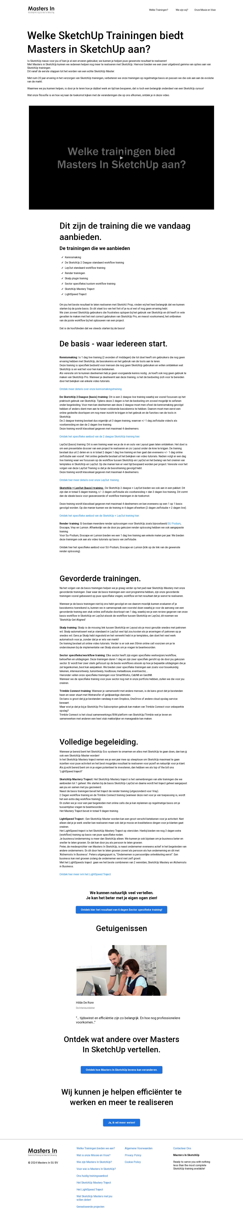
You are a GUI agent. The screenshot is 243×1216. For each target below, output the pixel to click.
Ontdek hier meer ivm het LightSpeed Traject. (85, 874)
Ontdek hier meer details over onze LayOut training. (89, 480)
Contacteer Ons (182, 1148)
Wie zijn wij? (182, 10)
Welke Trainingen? (158, 10)
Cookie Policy (133, 1162)
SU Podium (174, 523)
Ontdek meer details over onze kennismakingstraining (91, 389)
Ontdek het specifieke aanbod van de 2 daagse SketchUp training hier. (100, 436)
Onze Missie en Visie (205, 10)
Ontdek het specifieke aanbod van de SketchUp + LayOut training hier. (99, 515)
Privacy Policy (133, 1155)
